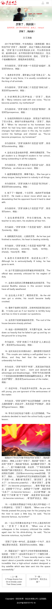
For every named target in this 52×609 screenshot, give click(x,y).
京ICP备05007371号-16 (26, 602)
